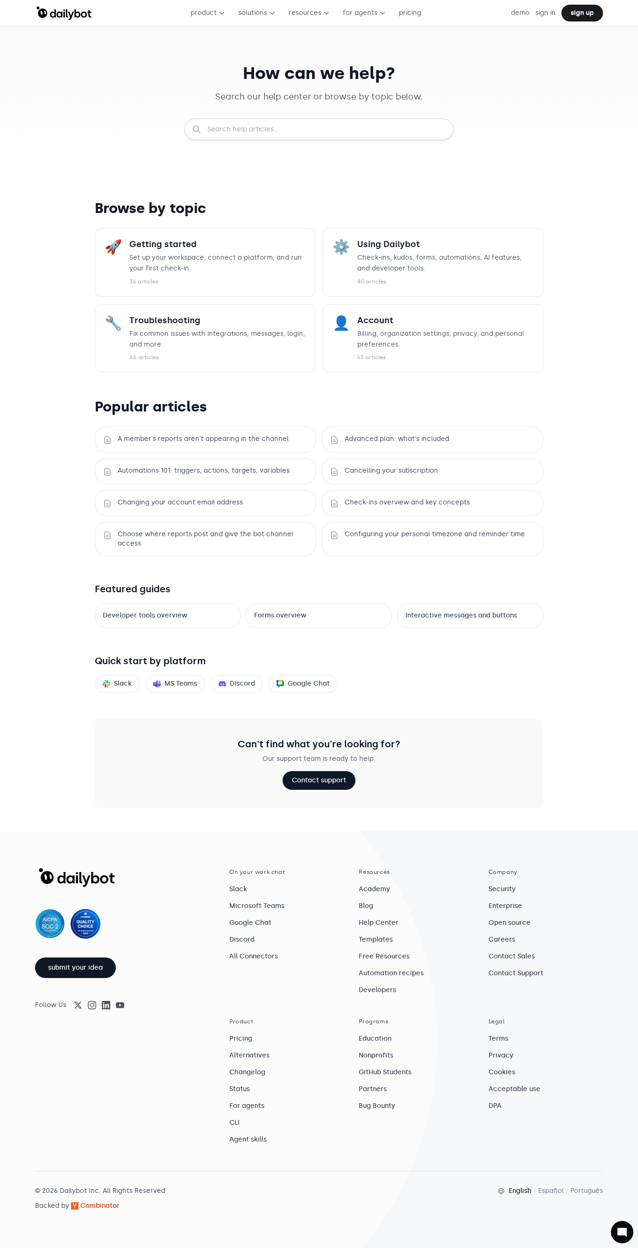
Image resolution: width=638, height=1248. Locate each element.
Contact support (319, 780)
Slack (123, 684)
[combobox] (319, 129)
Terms (498, 1038)
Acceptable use (514, 1089)
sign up (582, 13)
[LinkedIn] (106, 1005)
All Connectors (253, 956)
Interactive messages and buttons (461, 615)
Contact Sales (512, 956)
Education (375, 1038)
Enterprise (505, 906)
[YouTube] (120, 1005)
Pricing (240, 1038)
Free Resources (384, 956)
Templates (376, 939)
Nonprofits (376, 1055)
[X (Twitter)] (78, 1005)
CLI (234, 1123)
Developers (377, 990)
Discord (242, 684)
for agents (360, 13)
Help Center (378, 923)
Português (586, 1191)
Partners (373, 1089)
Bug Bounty (377, 1106)
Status (239, 1089)
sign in (545, 13)
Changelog (247, 1072)
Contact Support (516, 973)
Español (551, 1191)
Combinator (100, 1206)
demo (520, 13)
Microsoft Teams (256, 906)
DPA (495, 1106)
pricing (410, 13)
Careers (502, 939)
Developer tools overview (145, 615)
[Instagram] (92, 1005)
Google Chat (309, 684)
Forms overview (280, 615)
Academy (374, 889)
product (204, 13)
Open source (510, 923)
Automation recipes (391, 973)
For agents (246, 1106)
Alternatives (249, 1055)
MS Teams (180, 684)
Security (502, 889)
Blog (366, 906)
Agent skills (248, 1139)
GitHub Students (385, 1072)
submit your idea (75, 967)
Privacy (501, 1055)
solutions (252, 13)
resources (305, 13)
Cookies (502, 1072)
